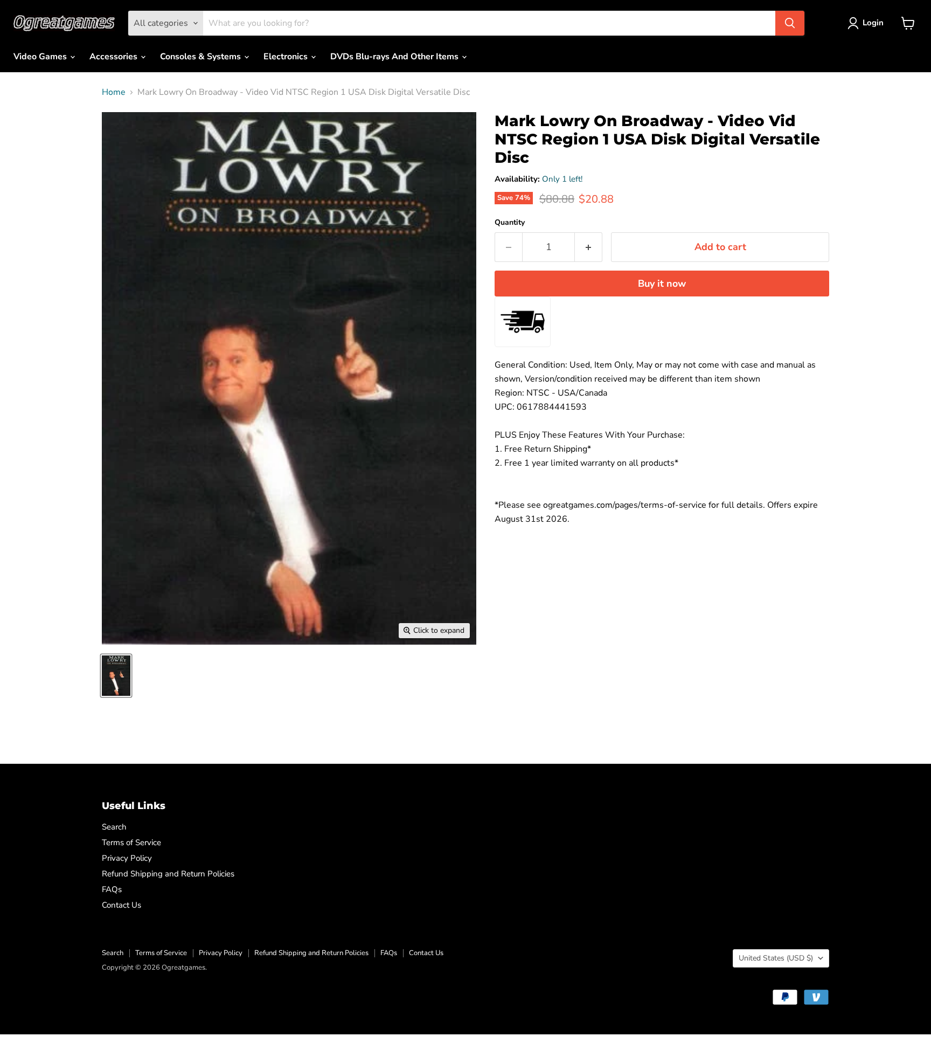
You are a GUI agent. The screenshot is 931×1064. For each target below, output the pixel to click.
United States (776, 958)
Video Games (41, 57)
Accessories (114, 57)
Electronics (286, 57)
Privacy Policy (127, 858)
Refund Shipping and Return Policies (168, 873)
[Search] (789, 23)
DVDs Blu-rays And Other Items (395, 57)
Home (114, 92)
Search (114, 826)
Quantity (510, 222)
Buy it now (662, 283)
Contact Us (121, 905)
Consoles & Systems (201, 57)
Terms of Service (131, 842)
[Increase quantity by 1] (588, 247)
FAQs (112, 889)
